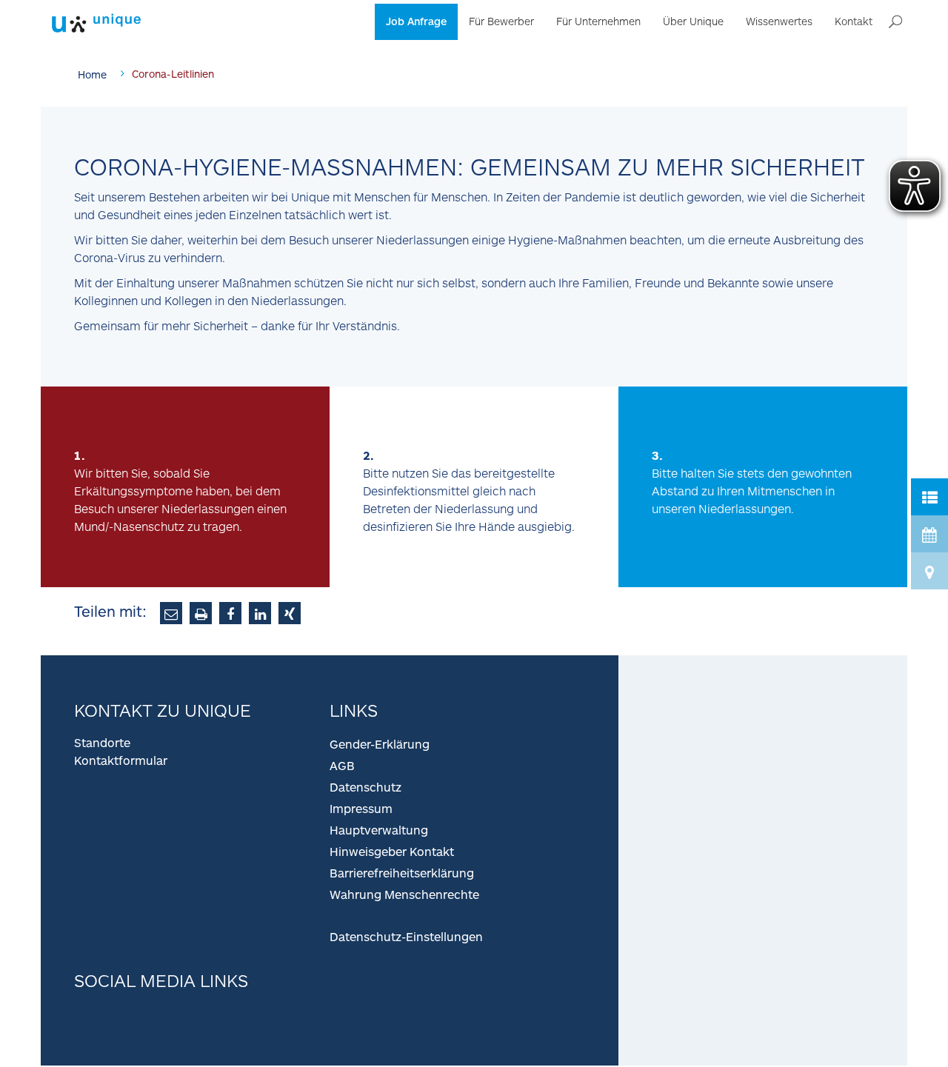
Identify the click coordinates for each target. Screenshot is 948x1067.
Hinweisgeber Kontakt (392, 851)
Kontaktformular (120, 760)
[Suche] (895, 22)
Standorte (102, 742)
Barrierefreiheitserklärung (402, 873)
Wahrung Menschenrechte (404, 894)
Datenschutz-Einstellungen (406, 936)
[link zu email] (171, 613)
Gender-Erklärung (380, 744)
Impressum (361, 808)
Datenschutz (365, 787)
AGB (342, 765)
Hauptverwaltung (379, 830)
